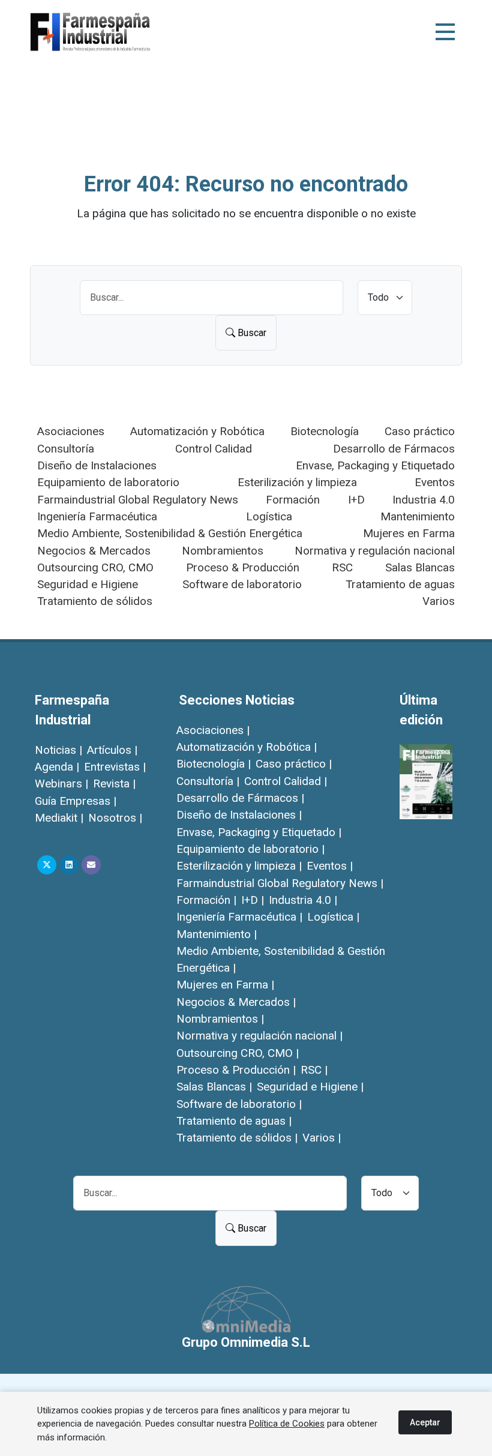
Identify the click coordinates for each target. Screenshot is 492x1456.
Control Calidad (213, 449)
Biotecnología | (213, 764)
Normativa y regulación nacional (375, 551)
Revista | (114, 783)
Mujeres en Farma (409, 533)
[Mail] (91, 864)
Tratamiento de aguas (400, 584)
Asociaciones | (213, 730)
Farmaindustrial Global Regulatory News (137, 500)
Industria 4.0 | (303, 900)
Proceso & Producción (242, 567)
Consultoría (65, 449)
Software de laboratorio (242, 584)
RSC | (314, 1070)
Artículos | (112, 750)
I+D (356, 500)
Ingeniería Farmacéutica (97, 516)
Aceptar (425, 1422)
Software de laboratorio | (239, 1104)
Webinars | (61, 783)
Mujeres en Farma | (225, 984)
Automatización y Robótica (197, 431)
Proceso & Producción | (236, 1070)
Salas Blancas (420, 567)
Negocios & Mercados (94, 551)
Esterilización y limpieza (297, 482)
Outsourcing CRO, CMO (95, 567)
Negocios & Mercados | (236, 1002)
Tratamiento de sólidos (94, 601)
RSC (342, 567)
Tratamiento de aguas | (234, 1121)
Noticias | (58, 750)
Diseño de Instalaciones (97, 465)
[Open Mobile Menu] (445, 31)
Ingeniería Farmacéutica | (239, 917)
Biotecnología (324, 431)
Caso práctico (420, 431)
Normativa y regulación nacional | (259, 1035)
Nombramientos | (220, 1019)
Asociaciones (70, 431)
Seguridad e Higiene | (310, 1087)
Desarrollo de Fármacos (394, 449)
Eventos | (330, 866)
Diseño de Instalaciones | (239, 815)
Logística (269, 516)
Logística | (333, 917)
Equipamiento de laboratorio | (250, 849)
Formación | (206, 900)
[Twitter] (46, 864)
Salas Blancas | (214, 1087)
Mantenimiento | (216, 934)
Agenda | (57, 767)
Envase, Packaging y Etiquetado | (258, 832)
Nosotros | (115, 818)
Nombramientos (222, 551)
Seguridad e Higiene (87, 584)
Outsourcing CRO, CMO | (237, 1053)
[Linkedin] (69, 864)
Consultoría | (207, 781)
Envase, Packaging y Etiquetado (375, 465)
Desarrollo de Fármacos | (240, 798)
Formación (293, 500)
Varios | (321, 1138)
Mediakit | (59, 818)
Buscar (250, 332)
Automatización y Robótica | (246, 747)
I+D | (252, 900)
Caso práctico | (294, 764)
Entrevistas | (115, 767)
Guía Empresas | (75, 801)
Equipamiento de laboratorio (108, 482)
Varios (438, 601)
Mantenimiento (417, 516)
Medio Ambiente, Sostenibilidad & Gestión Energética (169, 533)
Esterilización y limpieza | (239, 866)
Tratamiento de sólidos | (237, 1138)
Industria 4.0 (423, 500)
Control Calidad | (285, 781)
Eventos (435, 482)
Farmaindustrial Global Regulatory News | (279, 883)
